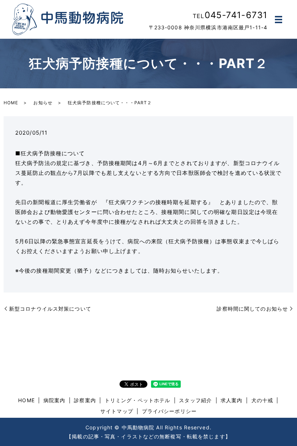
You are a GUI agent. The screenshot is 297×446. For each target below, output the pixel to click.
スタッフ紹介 (195, 400)
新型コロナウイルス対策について (50, 309)
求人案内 (231, 400)
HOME (11, 102)
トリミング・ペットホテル (137, 400)
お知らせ (42, 102)
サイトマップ (116, 411)
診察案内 (85, 400)
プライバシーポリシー (169, 411)
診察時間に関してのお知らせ (252, 309)
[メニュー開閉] (278, 19)
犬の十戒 (262, 400)
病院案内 (54, 400)
